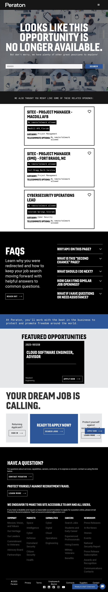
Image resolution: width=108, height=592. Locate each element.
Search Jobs (71, 522)
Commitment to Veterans (14, 543)
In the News (90, 527)
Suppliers (83, 583)
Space (30, 522)
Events (87, 538)
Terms (39, 583)
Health (30, 559)
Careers (69, 518)
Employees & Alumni (54, 582)
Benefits (69, 558)
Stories (88, 533)
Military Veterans (69, 551)
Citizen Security (31, 553)
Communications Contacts (93, 570)
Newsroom (89, 518)
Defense (31, 538)
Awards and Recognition (90, 561)
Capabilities (52, 518)
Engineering (52, 543)
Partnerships (14, 554)
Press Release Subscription (91, 553)
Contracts (70, 583)
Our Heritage (14, 531)
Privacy (28, 583)
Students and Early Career (72, 529)
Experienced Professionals (72, 538)
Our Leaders (13, 536)
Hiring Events (72, 544)
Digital (49, 527)
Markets (31, 518)
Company (11, 518)
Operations (51, 538)
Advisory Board (15, 549)
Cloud (49, 533)
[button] (99, 5)
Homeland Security (32, 545)
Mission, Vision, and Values (15, 524)
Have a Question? (25, 463)
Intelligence (33, 527)
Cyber (30, 533)
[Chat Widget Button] (102, 586)
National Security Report (92, 545)
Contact (96, 583)
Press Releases (92, 522)
